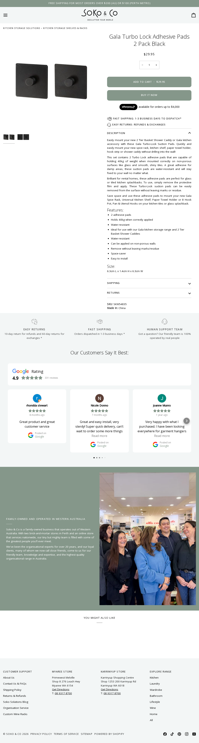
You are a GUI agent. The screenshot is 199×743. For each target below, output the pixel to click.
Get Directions (60, 689)
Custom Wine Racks (15, 714)
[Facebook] (165, 734)
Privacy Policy (41, 734)
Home (153, 714)
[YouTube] (194, 734)
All (151, 720)
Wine (153, 708)
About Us (8, 677)
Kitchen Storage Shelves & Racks (65, 28)
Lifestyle (155, 702)
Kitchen (154, 677)
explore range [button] (161, 671)
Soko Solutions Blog (15, 702)
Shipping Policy (12, 690)
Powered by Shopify (109, 734)
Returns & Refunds (14, 696)
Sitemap (87, 734)
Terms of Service (66, 734)
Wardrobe (156, 690)
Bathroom (156, 696)
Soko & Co (13, 734)
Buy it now (149, 95)
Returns (113, 292)
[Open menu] (9, 15)
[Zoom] (51, 81)
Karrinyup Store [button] (113, 671)
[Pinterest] (179, 734)
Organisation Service (16, 708)
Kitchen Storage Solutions (21, 28)
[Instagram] (187, 734)
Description (116, 133)
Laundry (155, 683)
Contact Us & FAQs (14, 683)
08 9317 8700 (63, 693)
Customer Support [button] (17, 671)
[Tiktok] (172, 734)
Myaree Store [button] (62, 671)
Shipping (113, 283)
